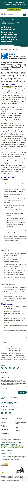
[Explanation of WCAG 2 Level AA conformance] (4, 464)
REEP (9, 86)
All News (4, 372)
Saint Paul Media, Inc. (14, 480)
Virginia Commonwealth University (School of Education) (11, 444)
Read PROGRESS (14, 9)
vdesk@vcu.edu (9, 406)
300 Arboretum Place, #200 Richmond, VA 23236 (9, 402)
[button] (24, 14)
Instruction (15, 49)
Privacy (3, 450)
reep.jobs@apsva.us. (14, 350)
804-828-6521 (10, 409)
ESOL (9, 49)
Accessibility (9, 450)
